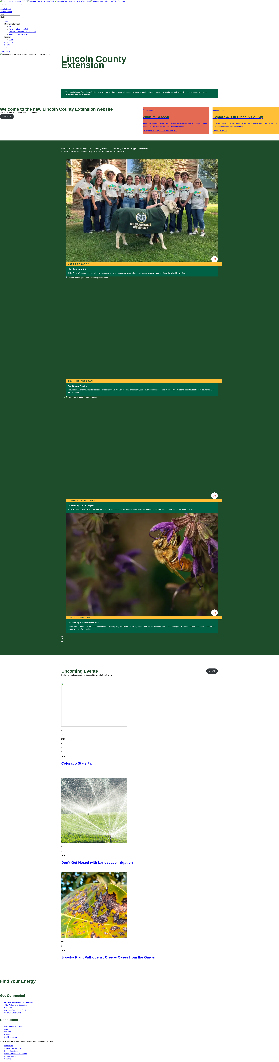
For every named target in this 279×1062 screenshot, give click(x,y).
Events (7, 45)
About (6, 47)
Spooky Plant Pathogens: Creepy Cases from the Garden (109, 957)
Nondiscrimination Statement (15, 1054)
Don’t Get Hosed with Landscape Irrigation (97, 862)
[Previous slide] (62, 636)
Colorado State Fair (77, 763)
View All (212, 671)
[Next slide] (62, 641)
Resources (8, 42)
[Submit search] (21, 4)
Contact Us (7, 116)
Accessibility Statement (13, 1048)
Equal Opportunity (11, 1051)
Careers (7, 1034)
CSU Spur (8, 1008)
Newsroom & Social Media (14, 1027)
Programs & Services (12, 24)
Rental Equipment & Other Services (22, 32)
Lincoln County (6, 9)
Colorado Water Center (13, 1013)
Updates (7, 37)
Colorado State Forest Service (16, 1010)
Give (8, 52)
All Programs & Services (18, 34)
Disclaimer (8, 1046)
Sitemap (7, 1059)
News (11, 40)
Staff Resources (10, 1037)
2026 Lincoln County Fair (18, 29)
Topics (6, 21)
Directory (7, 1032)
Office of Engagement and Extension (18, 1002)
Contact (3, 52)
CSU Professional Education (15, 1005)
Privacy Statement (11, 1056)
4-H (10, 26)
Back (2, 17)
